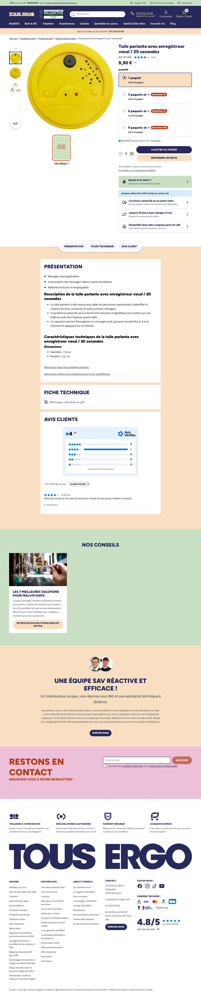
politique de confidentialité (163, 766)
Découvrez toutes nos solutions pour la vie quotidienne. (77, 374)
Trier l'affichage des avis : (55, 484)
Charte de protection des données (91, 989)
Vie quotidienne (16, 905)
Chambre (13, 896)
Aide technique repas (19, 901)
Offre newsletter (48, 952)
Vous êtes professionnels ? (53, 887)
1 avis (153, 57)
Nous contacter (80, 896)
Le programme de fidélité (53, 930)
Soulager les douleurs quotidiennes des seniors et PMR (22, 944)
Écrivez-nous (100, 733)
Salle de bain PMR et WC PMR (22, 891)
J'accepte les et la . (142, 766)
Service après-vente (50, 942)
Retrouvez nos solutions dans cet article (38, 624)
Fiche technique (102, 246)
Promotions (46, 961)
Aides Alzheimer (16, 923)
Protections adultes (18, 910)
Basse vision (14, 928)
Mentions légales (36, 989)
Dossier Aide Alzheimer (84, 919)
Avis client (129, 246)
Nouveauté (46, 956)
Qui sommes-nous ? (82, 887)
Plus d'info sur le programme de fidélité (137, 170)
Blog (173, 23)
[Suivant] (15, 123)
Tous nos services (49, 891)
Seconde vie (157, 23)
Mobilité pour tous (17, 887)
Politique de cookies (118, 989)
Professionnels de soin (19, 914)
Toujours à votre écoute (24, 824)
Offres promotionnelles (52, 947)
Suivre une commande (51, 908)
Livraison (45, 896)
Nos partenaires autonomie (86, 914)
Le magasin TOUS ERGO (84, 891)
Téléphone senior (17, 919)
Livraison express (161, 824)
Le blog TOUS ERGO (82, 905)
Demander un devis (164, 157)
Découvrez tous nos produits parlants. (66, 367)
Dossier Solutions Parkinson (86, 923)
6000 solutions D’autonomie (73, 824)
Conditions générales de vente (59, 989)
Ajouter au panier (164, 149)
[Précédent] (15, 49)
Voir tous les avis (146, 929)
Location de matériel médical (54, 918)
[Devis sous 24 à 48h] (187, 182)
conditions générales (132, 766)
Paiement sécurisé (114, 824)
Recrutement (79, 910)
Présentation (73, 246)
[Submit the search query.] (72, 14)
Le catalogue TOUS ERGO (84, 901)
